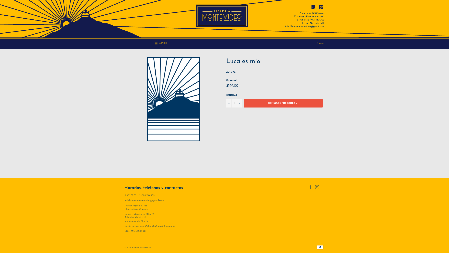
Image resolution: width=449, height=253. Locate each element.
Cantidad (231, 95)
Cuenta (320, 43)
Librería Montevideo (141, 248)
